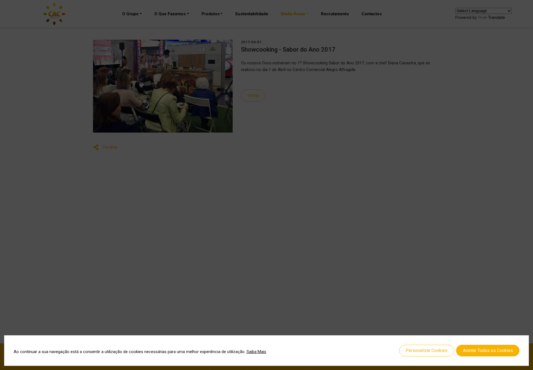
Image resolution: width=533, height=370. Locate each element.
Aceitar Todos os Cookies (488, 350)
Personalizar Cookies (426, 350)
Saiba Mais (256, 351)
